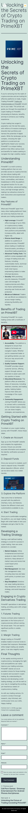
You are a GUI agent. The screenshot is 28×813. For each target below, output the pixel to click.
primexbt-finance (15, 710)
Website (3, 763)
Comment (5, 725)
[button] (25, 5)
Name (3, 744)
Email (3, 753)
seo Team (19, 708)
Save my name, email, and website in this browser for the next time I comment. (15, 773)
